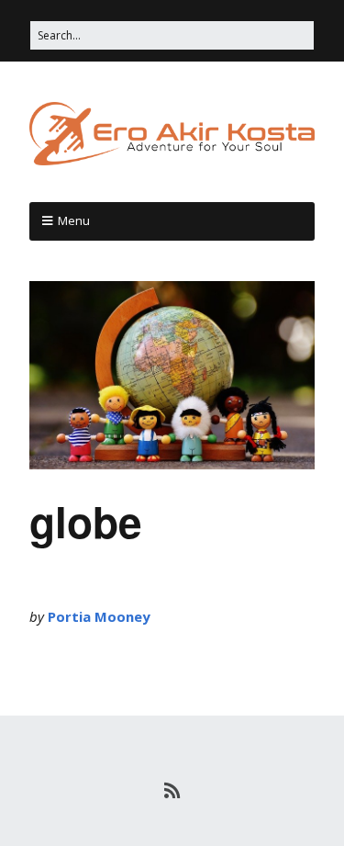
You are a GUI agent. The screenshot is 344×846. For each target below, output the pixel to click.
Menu (74, 220)
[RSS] (172, 791)
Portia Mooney (99, 616)
